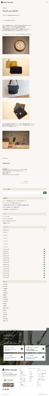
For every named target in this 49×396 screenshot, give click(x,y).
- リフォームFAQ (40, 378)
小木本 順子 (5, 299)
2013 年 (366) (6, 275)
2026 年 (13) (6, 230)
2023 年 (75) (6, 253)
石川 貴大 (5, 284)
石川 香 (4, 312)
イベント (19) (6, 216)
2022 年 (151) (6, 256)
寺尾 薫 (4, 305)
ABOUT (20, 370)
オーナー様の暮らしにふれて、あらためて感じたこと (14, 200)
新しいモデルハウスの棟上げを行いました (12, 203)
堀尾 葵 (4, 295)
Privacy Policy (5, 394)
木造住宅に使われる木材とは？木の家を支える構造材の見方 (16, 205)
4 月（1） (6, 238)
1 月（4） (6, 247)
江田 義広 (5, 288)
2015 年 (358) (6, 271)
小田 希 (4, 290)
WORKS (20, 382)
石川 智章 (5, 301)
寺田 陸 (4, 303)
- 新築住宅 (22, 384)
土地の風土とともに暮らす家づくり (11, 209)
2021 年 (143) (6, 258)
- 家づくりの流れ (23, 379)
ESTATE (30, 381)
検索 (45, 192)
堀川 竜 (4, 316)
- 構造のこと (22, 371)
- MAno (30, 374)
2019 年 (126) (6, 262)
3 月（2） (6, 241)
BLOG (38, 382)
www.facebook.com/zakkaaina (13, 174)
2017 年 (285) (6, 266)
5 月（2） (6, 235)
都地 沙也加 (5, 308)
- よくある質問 (22, 381)
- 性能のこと (22, 373)
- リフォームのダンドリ (41, 376)
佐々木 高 (5, 286)
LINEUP (30, 371)
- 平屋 (30, 378)
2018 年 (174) (6, 264)
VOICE (30, 379)
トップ (3, 329)
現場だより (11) (6, 223)
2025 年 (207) (6, 249)
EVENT (20, 368)
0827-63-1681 (6, 375)
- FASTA (30, 373)
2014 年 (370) (6, 273)
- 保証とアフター (23, 378)
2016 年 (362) (6, 268)
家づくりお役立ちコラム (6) (9, 221)
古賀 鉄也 (5, 293)
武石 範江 (5, 314)
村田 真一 (5, 297)
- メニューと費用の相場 (41, 373)
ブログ (8, 329)
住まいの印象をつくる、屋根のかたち (11, 207)
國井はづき (5, 321)
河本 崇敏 (5, 318)
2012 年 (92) (6, 277)
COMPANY (39, 384)
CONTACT (39, 385)
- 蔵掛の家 (31, 376)
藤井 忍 (4, 310)
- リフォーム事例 (40, 374)
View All (26, 181)
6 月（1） (6, 232)
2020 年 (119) (6, 260)
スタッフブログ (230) (8, 218)
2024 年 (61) (6, 251)
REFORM (38, 368)
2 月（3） (6, 244)
